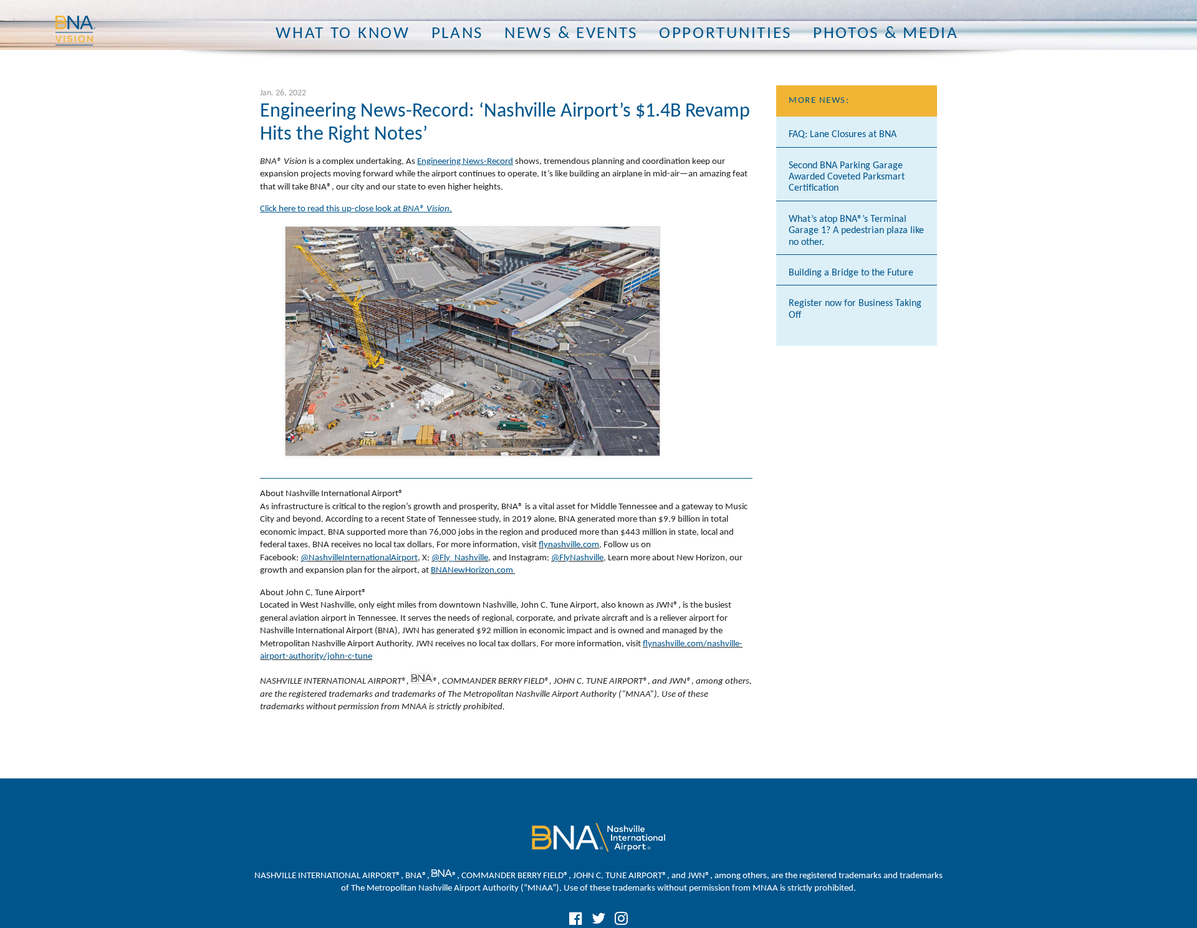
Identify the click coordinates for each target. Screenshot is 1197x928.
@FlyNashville (577, 558)
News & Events (571, 34)
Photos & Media (886, 34)
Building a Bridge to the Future (851, 273)
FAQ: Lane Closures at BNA (843, 135)
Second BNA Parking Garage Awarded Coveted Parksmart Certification (847, 177)
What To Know (343, 34)
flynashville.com (569, 545)
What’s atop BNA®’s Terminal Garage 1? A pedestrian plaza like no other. (856, 230)
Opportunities (725, 34)
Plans (457, 34)
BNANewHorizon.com (472, 570)
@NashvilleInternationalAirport (359, 558)
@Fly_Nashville (459, 558)
